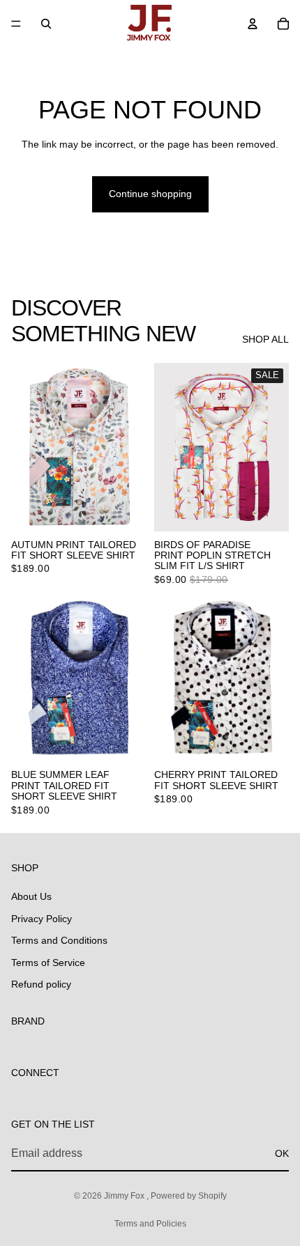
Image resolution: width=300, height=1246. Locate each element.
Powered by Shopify (189, 1196)
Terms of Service (48, 962)
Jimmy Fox (125, 1196)
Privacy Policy (41, 918)
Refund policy (41, 984)
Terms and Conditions (59, 940)
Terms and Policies (150, 1224)
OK (282, 1153)
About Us (31, 896)
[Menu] (16, 24)
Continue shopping (150, 193)
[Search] (46, 23)
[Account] (252, 23)
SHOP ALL (265, 339)
